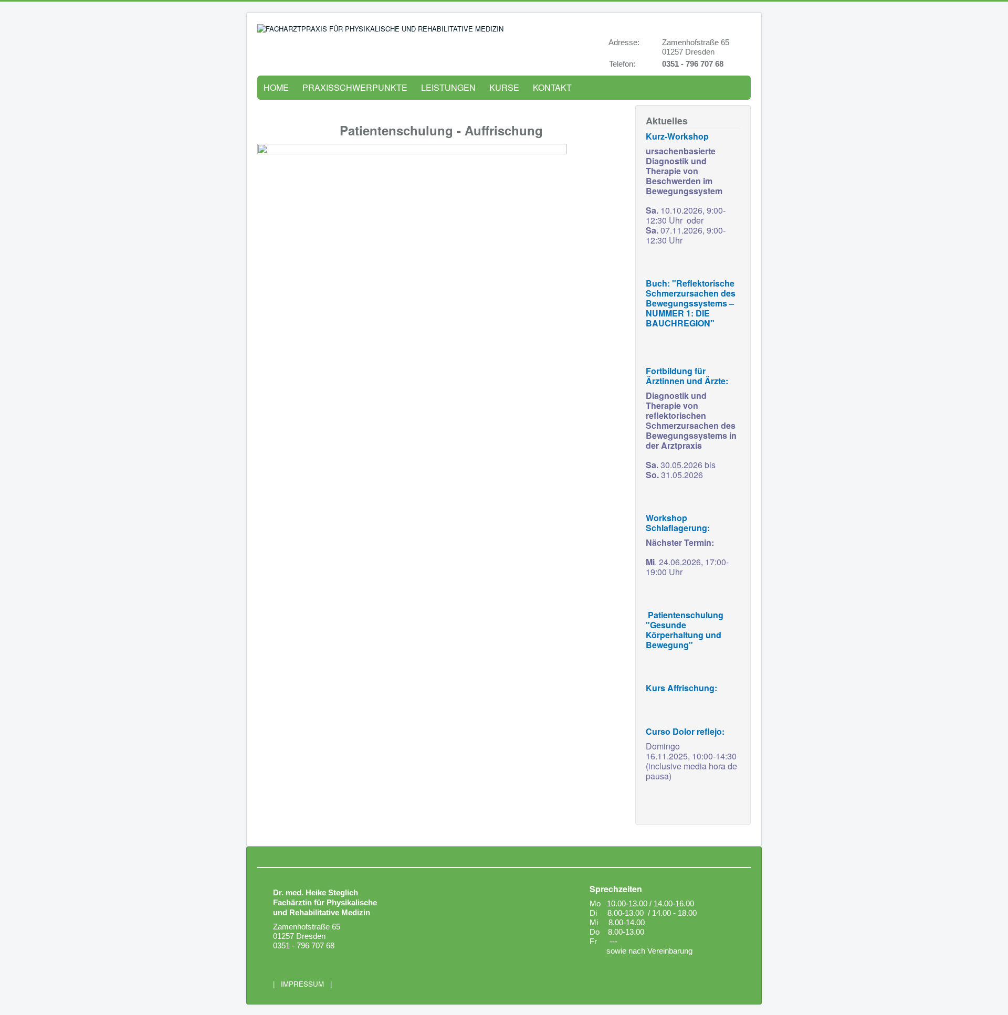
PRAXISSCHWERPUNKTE (354, 87)
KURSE (504, 87)
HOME (276, 87)
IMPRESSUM (302, 984)
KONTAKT (552, 87)
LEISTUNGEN (448, 87)
